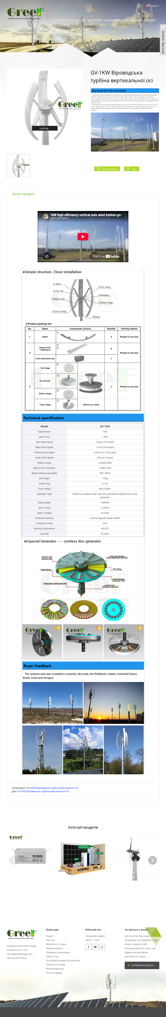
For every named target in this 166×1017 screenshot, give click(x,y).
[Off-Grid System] (82, 856)
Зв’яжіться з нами (66, 33)
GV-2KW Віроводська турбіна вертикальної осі (43, 791)
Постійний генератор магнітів (63, 960)
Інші (134, 168)
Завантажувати (116, 20)
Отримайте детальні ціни (145, 965)
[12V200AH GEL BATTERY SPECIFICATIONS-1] (31, 856)
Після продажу (54, 972)
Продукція (78, 20)
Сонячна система (55, 964)
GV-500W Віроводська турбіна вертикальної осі (52, 787)
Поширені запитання (58, 952)
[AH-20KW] (134, 856)
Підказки (135, 20)
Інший (49, 936)
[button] (13, 860)
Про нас (150, 20)
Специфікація (109, 168)
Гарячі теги (52, 956)
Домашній (61, 20)
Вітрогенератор (55, 968)
